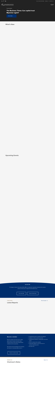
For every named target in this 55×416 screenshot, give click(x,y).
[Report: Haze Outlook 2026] (22, 317)
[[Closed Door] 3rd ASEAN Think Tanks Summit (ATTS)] (33, 219)
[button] (52, 4)
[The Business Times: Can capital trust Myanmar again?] (10, 88)
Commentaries (8, 144)
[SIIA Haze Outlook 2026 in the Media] (22, 88)
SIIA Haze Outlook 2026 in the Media (20, 13)
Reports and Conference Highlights (9, 326)
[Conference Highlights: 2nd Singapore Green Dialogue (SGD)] (32, 317)
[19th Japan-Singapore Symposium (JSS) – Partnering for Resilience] (22, 219)
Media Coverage (20, 144)
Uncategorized (10, 328)
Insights (41, 144)
